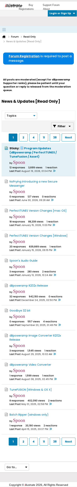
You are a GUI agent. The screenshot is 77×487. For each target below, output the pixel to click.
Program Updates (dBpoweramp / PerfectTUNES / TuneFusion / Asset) (33, 152)
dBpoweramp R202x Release (28, 286)
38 (55, 137)
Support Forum (51, 5)
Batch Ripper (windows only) (29, 415)
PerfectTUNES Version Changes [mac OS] (38, 211)
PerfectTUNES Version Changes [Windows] (38, 236)
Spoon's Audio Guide (23, 261)
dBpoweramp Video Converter (30, 365)
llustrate (13, 5)
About (46, 8)
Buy (31, 5)
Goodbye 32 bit (19, 311)
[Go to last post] (54, 171)
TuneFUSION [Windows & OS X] (30, 390)
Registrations (26, 8)
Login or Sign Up (60, 13)
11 (44, 137)
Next (68, 137)
